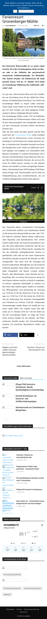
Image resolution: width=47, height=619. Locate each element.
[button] (10, 335)
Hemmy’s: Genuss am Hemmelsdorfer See (36, 348)
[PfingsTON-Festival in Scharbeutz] (8, 492)
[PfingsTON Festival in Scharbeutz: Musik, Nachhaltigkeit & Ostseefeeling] (8, 387)
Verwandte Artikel (10, 378)
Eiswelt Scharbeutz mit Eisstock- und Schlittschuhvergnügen (26, 399)
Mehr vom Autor (26, 378)
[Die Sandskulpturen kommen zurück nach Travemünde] (8, 481)
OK (15, 11)
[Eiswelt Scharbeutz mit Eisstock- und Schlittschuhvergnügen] (8, 399)
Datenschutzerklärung (31, 609)
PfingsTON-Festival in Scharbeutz (29, 489)
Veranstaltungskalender (12, 574)
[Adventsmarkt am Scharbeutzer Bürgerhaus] (8, 410)
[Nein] (44, 7)
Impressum (23, 612)
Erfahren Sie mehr (26, 11)
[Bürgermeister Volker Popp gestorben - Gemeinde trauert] (8, 469)
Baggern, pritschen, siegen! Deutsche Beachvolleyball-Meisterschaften (10, 351)
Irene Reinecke (11, 25)
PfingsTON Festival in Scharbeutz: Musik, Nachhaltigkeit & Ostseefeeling (30, 387)
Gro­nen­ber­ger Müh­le (23, 135)
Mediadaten (10, 609)
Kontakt (19, 609)
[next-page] (7, 419)
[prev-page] (3, 419)
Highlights (7, 594)
